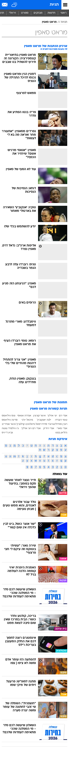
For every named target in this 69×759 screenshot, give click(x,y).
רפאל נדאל (35, 424)
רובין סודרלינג (60, 424)
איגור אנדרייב (9, 424)
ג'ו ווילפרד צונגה (10, 428)
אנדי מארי (62, 428)
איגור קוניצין (39, 415)
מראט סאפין (49, 22)
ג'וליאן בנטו (61, 432)
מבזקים (38, 13)
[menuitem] (51, 13)
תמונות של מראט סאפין (50, 402)
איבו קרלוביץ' (23, 424)
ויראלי (12, 13)
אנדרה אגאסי (24, 415)
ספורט (24, 13)
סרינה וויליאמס (10, 419)
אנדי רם (63, 415)
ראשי (64, 13)
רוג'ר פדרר (47, 424)
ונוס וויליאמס (8, 415)
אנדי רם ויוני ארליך (31, 428)
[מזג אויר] (15, 4)
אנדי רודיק (48, 428)
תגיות (54, 5)
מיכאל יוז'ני (27, 419)
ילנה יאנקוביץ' (44, 419)
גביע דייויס (7, 432)
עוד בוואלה (60, 474)
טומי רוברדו (61, 419)
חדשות (51, 13)
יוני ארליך (52, 415)
